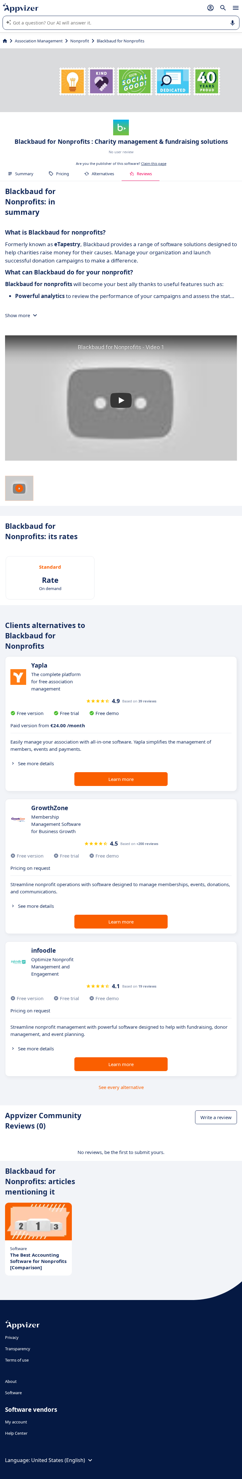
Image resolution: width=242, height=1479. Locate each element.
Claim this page (153, 163)
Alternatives (103, 173)
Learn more (121, 779)
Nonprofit (79, 41)
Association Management (39, 41)
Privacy (12, 1337)
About (11, 1381)
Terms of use (17, 1360)
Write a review (216, 1117)
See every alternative (121, 1087)
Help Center (16, 1433)
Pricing (62, 173)
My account (16, 1422)
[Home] (5, 41)
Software (13, 1392)
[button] (121, 400)
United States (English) (58, 1460)
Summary (24, 173)
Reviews (144, 173)
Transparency (17, 1349)
